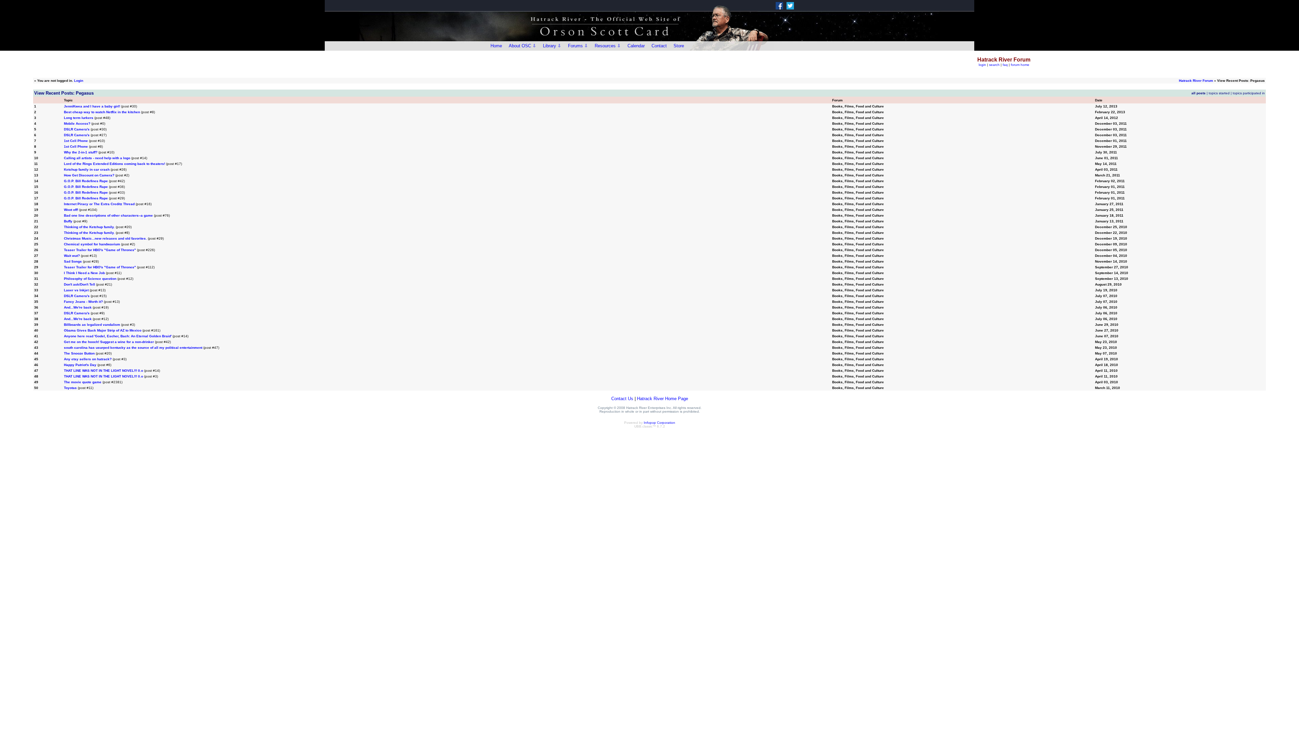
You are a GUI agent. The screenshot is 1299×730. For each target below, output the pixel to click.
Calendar (636, 45)
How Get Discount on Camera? (89, 175)
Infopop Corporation (659, 422)
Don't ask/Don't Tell (79, 284)
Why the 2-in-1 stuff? (81, 152)
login (982, 65)
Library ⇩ (552, 45)
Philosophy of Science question (90, 279)
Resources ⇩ (608, 45)
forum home (1020, 65)
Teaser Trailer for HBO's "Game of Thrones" (100, 250)
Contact (659, 45)
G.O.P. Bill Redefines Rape (86, 181)
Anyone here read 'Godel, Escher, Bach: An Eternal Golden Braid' (118, 336)
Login (78, 80)
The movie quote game (82, 382)
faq (1005, 65)
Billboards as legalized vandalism (92, 324)
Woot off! (71, 210)
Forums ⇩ (578, 45)
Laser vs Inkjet (76, 290)
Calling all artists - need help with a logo (97, 158)
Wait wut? (72, 256)
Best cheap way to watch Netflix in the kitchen (102, 112)
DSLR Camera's (77, 129)
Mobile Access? (77, 123)
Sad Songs (73, 261)
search (994, 65)
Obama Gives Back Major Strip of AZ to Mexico (103, 330)
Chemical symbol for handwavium (92, 244)
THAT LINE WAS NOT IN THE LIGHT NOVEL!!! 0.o (103, 370)
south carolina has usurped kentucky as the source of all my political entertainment (133, 347)
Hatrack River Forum (1196, 80)
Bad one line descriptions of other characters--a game (108, 215)
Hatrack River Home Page (662, 398)
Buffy (68, 221)
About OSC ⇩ (522, 45)
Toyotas (70, 388)
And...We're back (78, 307)
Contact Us (622, 398)
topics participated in (1249, 93)
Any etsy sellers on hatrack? (88, 359)
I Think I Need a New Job (84, 273)
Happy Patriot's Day (80, 365)
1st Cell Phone (76, 141)
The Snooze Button (80, 353)
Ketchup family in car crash (87, 169)
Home (496, 45)
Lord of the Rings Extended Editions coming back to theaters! (114, 164)
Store (679, 45)
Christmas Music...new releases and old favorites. (105, 238)
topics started (1219, 93)
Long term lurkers (78, 118)
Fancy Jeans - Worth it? (83, 301)
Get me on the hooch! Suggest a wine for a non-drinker (109, 342)
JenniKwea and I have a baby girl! (92, 106)
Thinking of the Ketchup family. (89, 227)
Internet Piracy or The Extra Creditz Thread (99, 204)
